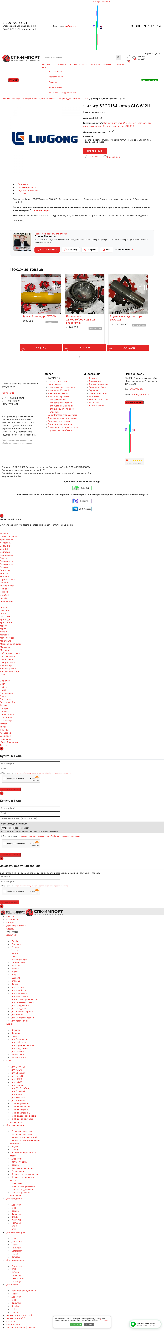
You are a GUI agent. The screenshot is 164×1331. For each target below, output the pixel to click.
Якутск (3, 745)
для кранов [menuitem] (17, 1014)
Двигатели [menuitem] (11, 935)
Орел (2, 683)
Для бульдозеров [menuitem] (15, 1260)
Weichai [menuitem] (15, 941)
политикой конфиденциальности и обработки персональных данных (44, 773)
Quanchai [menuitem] (16, 978)
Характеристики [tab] (27, 187)
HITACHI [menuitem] (16, 965)
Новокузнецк (6, 659)
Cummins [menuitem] (16, 944)
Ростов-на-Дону (8, 702)
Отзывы (107, 64)
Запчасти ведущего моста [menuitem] (25, 1174)
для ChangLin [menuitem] (18, 1073)
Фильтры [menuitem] (16, 1214)
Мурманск (5, 647)
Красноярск (6, 622)
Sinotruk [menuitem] (16, 953)
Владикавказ (6, 564)
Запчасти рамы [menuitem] (19, 1162)
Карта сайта (8, 393)
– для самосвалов (57, 399)
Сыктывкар (6, 720)
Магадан (4, 634)
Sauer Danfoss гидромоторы (62, 415)
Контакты (119, 64)
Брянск (3, 558)
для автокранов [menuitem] (20, 996)
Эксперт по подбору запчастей (62, 92)
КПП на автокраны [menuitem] (21, 1112)
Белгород (5, 552)
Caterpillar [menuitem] (17, 1250)
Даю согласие (75, 1324)
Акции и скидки (55, 87)
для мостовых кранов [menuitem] (23, 1017)
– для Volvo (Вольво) (58, 390)
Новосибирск (7, 665)
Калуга (3, 607)
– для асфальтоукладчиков (61, 387)
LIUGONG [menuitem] (16, 1223)
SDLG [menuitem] (14, 1226)
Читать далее (128, 348)
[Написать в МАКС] (126, 430)
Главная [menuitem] (10, 916)
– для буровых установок (61, 409)
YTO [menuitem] (14, 974)
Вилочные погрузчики (59, 421)
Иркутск (4, 595)
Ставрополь (6, 717)
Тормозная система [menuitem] (22, 1131)
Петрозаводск (7, 693)
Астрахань (5, 542)
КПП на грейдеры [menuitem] (20, 1103)
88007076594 (136, 389)
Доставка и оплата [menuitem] (16, 925)
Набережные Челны (10, 653)
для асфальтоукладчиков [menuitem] (24, 999)
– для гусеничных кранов (61, 405)
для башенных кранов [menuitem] (23, 1002)
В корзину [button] (41, 347)
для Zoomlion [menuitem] (18, 1100)
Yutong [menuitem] (15, 950)
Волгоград (5, 570)
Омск (2, 674)
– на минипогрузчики (59, 396)
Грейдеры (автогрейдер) (60, 424)
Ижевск (4, 591)
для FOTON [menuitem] (17, 1076)
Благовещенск (7, 555)
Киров (3, 613)
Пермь (3, 687)
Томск (3, 726)
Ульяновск (5, 736)
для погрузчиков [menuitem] (20, 1020)
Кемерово (5, 610)
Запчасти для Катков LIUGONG (73, 98)
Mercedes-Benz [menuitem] (19, 962)
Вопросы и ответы (98, 399)
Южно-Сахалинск (9, 742)
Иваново (4, 588)
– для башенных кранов (60, 402)
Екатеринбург (7, 585)
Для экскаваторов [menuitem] (15, 1232)
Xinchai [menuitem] (15, 984)
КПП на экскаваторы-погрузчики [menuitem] (22, 1120)
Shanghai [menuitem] (16, 981)
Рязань (3, 705)
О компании (60, 64)
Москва (4, 533)
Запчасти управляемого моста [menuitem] (23, 1178)
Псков (3, 696)
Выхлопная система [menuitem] (22, 1134)
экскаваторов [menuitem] (19, 1057)
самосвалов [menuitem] (18, 1054)
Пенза (3, 690)
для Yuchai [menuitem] (17, 1094)
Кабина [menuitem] (15, 1272)
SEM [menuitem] (14, 1229)
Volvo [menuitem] (14, 1309)
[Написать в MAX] (94, 27)
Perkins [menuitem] (15, 947)
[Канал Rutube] (100, 27)
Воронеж (4, 576)
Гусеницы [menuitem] (16, 1281)
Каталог (16, 98)
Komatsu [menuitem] (16, 1033)
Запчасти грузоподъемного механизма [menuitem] (25, 1142)
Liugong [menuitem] (15, 1036)
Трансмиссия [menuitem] (18, 1171)
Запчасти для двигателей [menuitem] (24, 1137)
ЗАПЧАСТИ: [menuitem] (12, 932)
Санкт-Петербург (9, 536)
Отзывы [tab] (22, 193)
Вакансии (94, 402)
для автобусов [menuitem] (19, 990)
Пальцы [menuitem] (15, 1149)
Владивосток (6, 561)
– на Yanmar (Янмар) (58, 393)
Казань (3, 598)
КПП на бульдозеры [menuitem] (22, 1106)
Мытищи (4, 650)
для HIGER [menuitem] (17, 1079)
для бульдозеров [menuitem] (20, 1005)
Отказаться (89, 1324)
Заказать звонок (134, 402)
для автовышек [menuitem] (19, 993)
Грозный (4, 582)
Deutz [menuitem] (14, 956)
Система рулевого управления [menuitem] (20, 1194)
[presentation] (79, 357)
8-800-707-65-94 (15, 22)
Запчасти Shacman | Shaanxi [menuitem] (20, 1327)
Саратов (4, 711)
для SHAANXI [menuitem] (18, 1091)
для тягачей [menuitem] (18, 987)
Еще (44, 67)
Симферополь (7, 714)
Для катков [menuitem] (12, 1284)
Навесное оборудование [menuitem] (24, 1290)
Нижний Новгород (9, 671)
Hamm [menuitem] (15, 1312)
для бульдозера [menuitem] (19, 1039)
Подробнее (18, 220)
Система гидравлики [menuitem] (22, 1189)
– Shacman (53, 412)
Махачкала (5, 641)
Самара (4, 708)
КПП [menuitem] (8, 1060)
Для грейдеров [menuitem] (14, 1198)
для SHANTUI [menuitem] (18, 1066)
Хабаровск (5, 733)
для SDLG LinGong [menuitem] (21, 1088)
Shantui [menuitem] (15, 1306)
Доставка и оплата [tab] (28, 190)
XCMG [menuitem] (15, 1217)
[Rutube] (133, 430)
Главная (46, 64)
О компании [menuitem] (12, 919)
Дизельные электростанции (62, 418)
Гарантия (53, 82)
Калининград (6, 601)
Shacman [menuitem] (16, 1030)
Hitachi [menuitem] (15, 1254)
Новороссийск (7, 662)
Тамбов (3, 723)
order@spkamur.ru (101, 1)
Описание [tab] (23, 184)
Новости (95, 64)
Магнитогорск (7, 637)
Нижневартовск (8, 668)
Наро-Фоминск (7, 656)
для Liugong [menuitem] (18, 1085)
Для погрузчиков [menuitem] (15, 1125)
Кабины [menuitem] (10, 1024)
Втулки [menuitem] (15, 1146)
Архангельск (6, 539)
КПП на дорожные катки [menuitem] (24, 1116)
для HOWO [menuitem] (17, 1082)
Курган (3, 625)
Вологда (4, 573)
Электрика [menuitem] (17, 1183)
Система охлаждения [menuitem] (23, 1168)
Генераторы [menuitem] (18, 1278)
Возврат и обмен (56, 77)
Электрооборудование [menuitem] (23, 1186)
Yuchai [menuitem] (15, 971)
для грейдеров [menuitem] (19, 1008)
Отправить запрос (40, 210)
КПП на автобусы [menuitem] (20, 1109)
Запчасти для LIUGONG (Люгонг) (38, 98)
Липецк (3, 631)
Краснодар (5, 619)
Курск (3, 628)
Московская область (10, 644)
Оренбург (5, 680)
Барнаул (4, 549)
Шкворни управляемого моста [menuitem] (23, 1154)
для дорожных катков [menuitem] (23, 1045)
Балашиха (5, 545)
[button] (111, 157)
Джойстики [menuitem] (17, 1158)
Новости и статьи (98, 393)
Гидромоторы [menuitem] (13, 1324)
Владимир (5, 567)
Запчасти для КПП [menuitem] (15, 1318)
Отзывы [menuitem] (10, 928)
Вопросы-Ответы (56, 71)
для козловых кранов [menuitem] (22, 1011)
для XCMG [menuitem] (17, 1070)
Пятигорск (5, 699)
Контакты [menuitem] (11, 922)
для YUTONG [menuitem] (18, 1097)
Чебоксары (5, 739)
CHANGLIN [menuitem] (17, 1220)
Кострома (5, 616)
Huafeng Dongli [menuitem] (19, 959)
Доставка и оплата (79, 64)
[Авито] (97, 27)
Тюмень (4, 729)
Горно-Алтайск (7, 579)
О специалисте (122, 249)
